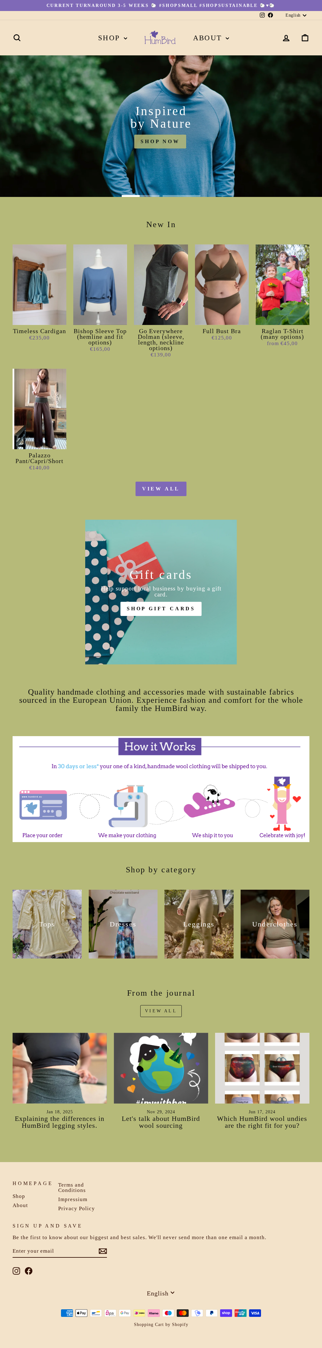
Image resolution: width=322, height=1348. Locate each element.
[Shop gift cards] (161, 592)
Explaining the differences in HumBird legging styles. (59, 1122)
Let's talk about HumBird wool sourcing (161, 1122)
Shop (110, 38)
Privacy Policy (76, 1208)
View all (161, 488)
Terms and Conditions (72, 1187)
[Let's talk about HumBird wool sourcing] (161, 1068)
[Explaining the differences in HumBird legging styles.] (60, 1068)
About (209, 38)
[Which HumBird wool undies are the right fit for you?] (262, 1068)
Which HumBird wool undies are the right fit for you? (262, 1122)
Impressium (72, 1199)
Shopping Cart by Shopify (161, 1324)
